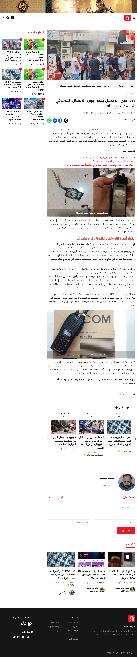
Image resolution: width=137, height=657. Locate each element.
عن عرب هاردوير (72, 622)
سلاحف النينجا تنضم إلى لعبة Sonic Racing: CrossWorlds (35, 115)
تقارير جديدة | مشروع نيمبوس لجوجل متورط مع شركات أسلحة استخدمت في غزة (99, 164)
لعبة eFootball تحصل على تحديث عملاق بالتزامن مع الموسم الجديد (13, 115)
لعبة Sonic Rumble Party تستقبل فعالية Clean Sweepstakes (34, 56)
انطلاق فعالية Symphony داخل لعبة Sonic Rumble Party (34, 86)
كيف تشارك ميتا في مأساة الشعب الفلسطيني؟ (113, 161)
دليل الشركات (54, 630)
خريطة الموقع (73, 630)
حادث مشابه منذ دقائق (68, 129)
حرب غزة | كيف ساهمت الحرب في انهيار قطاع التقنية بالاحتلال (107, 157)
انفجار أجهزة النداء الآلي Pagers (104, 129)
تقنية (131, 93)
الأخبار (121, 85)
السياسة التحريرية (72, 639)
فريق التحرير (55, 622)
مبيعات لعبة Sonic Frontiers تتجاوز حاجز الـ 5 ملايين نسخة (11, 85)
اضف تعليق (126, 530)
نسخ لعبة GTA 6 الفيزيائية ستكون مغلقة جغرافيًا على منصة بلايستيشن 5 (13, 56)
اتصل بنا (75, 626)
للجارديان (126, 294)
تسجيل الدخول (54, 496)
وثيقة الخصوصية (53, 626)
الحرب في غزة (124, 394)
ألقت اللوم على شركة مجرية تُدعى (118, 287)
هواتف (75, 634)
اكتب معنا (55, 634)
